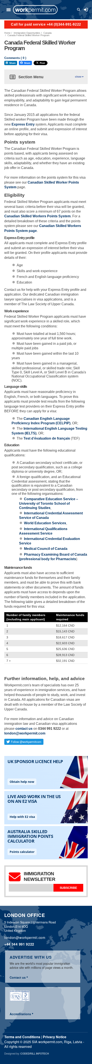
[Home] (35, 9)
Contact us (18, 977)
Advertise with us (31, 957)
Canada (47, 33)
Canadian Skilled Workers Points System (37, 216)
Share (12, 63)
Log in (86, 10)
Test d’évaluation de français (47, 438)
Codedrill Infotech (34, 1053)
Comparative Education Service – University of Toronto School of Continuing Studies (48, 503)
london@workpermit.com (24, 733)
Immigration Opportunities (27, 33)
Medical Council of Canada (45, 548)
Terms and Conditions (22, 1036)
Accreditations (20, 1014)
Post (42, 63)
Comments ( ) (15, 58)
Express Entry (23, 124)
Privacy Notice (54, 1036)
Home (7, 33)
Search (79, 9)
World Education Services (45, 523)
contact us (24, 728)
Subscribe (68, 887)
